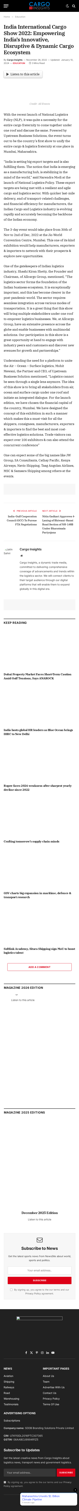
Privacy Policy (33, 1293)
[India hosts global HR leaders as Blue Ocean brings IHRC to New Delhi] (39, 705)
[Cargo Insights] (39, 6)
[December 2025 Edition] (39, 1166)
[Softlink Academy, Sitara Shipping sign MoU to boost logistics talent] (39, 924)
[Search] (73, 6)
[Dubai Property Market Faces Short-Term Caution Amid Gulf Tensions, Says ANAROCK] (39, 649)
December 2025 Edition (39, 1213)
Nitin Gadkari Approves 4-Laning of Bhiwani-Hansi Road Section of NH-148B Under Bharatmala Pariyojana (58, 524)
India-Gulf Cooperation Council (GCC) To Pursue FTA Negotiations (22, 520)
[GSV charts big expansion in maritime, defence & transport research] (39, 868)
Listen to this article (25, 74)
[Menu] (6, 6)
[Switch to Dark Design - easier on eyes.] (67, 6)
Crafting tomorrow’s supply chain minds (31, 841)
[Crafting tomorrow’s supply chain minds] (39, 817)
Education (19, 63)
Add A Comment (39, 967)
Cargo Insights (15, 59)
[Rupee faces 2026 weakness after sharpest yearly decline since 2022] (39, 761)
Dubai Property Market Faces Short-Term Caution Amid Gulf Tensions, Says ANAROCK (37, 676)
